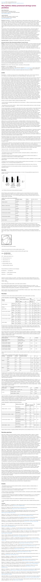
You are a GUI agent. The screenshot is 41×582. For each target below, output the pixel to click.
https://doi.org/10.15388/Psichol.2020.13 (17, 3)
